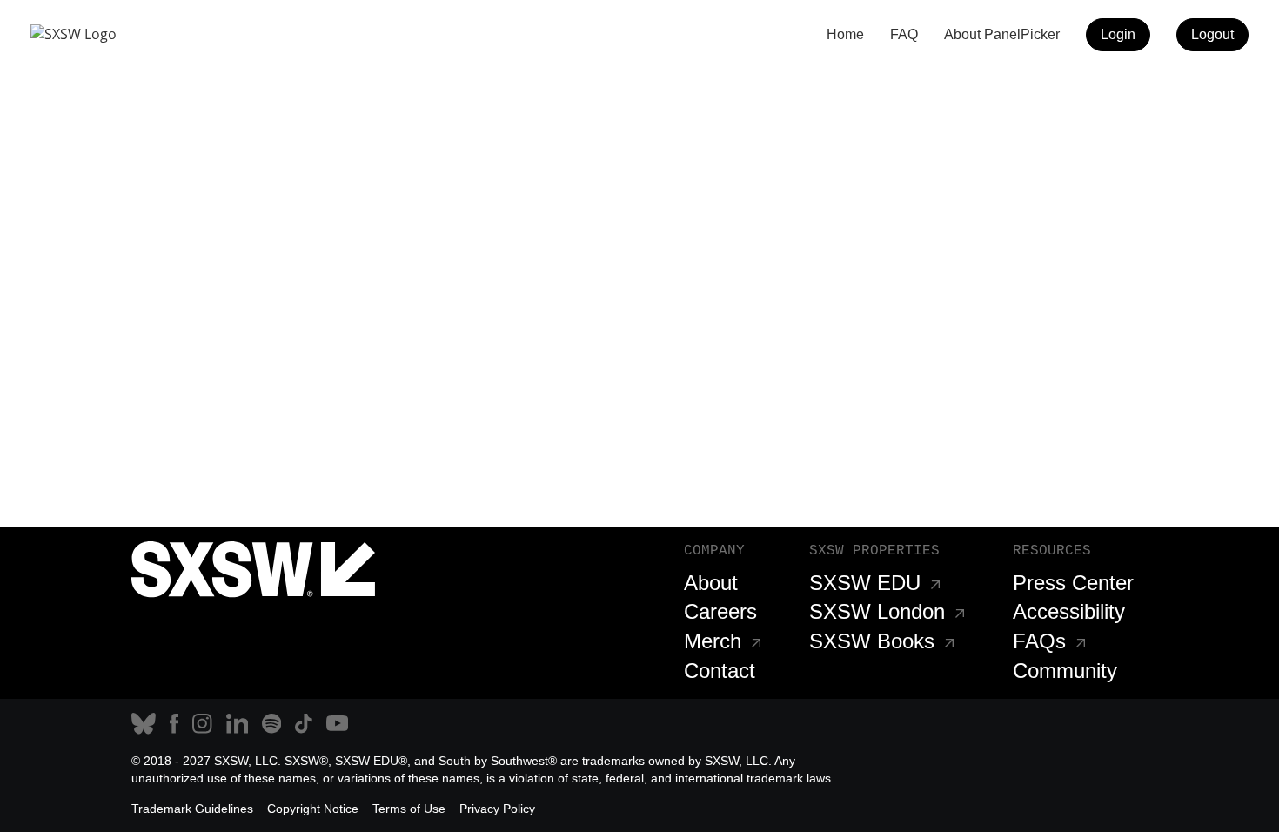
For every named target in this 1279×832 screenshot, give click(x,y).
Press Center (1073, 582)
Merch (712, 641)
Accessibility (1069, 611)
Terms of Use (408, 808)
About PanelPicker (1002, 34)
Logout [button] (1212, 34)
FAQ (904, 34)
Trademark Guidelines (192, 808)
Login (1118, 34)
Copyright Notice (312, 808)
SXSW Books (871, 641)
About (711, 582)
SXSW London (877, 611)
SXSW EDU (865, 582)
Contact (719, 670)
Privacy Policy (497, 808)
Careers (720, 611)
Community (1065, 670)
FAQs (1039, 641)
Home (845, 34)
